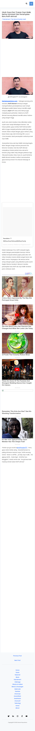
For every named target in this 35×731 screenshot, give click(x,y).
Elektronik (18, 689)
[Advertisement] (17, 58)
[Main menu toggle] (31, 4)
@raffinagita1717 (22, 448)
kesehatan (17, 698)
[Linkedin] (13, 716)
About (17, 708)
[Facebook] (22, 716)
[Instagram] (17, 716)
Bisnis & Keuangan (17, 687)
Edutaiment (6, 19)
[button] (26, 3)
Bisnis (17, 677)
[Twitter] (8, 716)
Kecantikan (17, 696)
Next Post (17, 660)
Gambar (17, 691)
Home (17, 670)
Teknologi (17, 703)
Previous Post (17, 656)
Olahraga (17, 682)
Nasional (17, 675)
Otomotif (17, 701)
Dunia (17, 672)
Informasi (17, 694)
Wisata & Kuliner (17, 684)
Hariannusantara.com (9, 101)
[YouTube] (26, 716)
